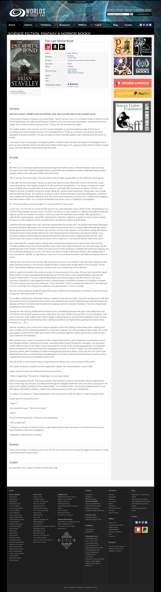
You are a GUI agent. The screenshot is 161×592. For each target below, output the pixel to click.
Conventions (112, 501)
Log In (98, 25)
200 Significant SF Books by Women (44, 526)
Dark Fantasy (72, 69)
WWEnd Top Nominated (65, 499)
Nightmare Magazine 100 (40, 519)
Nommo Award (13, 560)
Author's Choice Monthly (93, 561)
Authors (28, 25)
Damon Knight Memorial (93, 503)
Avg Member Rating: (54, 85)
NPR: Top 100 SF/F (39, 503)
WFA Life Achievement (92, 508)
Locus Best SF (37, 524)
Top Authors (89, 494)
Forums (128, 25)
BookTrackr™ (62, 528)
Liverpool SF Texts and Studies (95, 559)
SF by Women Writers (40, 537)
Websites (111, 510)
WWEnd (82, 25)
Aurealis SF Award (15, 540)
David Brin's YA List (39, 528)
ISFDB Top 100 (38, 515)
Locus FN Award (14, 510)
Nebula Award (13, 499)
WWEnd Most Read (64, 503)
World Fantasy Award (16, 524)
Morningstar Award (15, 558)
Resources (64, 25)
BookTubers (112, 497)
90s (48, 535)
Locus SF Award (14, 506)
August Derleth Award (16, 517)
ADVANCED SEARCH (144, 14)
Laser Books (89, 556)
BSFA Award (13, 501)
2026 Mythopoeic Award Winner (141, 501)
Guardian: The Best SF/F (41, 501)
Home (66, 587)
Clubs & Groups (113, 512)
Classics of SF (37, 497)
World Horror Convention (93, 506)
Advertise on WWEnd (115, 532)
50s (34, 535)
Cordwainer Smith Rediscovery (95, 510)
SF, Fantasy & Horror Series (66, 526)
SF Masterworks (91, 554)
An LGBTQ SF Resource (65, 515)
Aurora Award (13, 528)
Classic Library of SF (92, 545)
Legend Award (13, 555)
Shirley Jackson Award (16, 549)
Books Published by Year (65, 524)
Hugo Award (13, 497)
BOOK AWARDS (14, 494)
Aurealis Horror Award (16, 544)
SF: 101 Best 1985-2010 (40, 510)
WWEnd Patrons (114, 527)
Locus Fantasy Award (16, 508)
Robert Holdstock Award (16, 519)
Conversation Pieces (92, 543)
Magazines (112, 499)
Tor (69, 56)
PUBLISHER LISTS (92, 536)
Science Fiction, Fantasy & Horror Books (49, 34)
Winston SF (89, 565)
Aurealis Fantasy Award (16, 542)
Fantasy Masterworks (92, 552)
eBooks (111, 503)
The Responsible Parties (116, 525)
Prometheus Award (15, 526)
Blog (115, 25)
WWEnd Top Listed (63, 501)
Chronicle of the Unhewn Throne (79, 60)
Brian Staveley (72, 53)
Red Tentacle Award (15, 551)
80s (44, 535)
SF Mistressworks (38, 499)
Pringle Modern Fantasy (40, 508)
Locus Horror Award (15, 515)
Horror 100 (36, 517)
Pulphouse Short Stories (93, 563)
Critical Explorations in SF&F (94, 547)
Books (12, 25)
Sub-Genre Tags (50, 71)
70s (41, 535)
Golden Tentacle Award (16, 553)
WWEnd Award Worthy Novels (67, 497)
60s (38, 535)
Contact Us (112, 536)
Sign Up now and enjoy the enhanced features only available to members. (117, 549)
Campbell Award (14, 522)
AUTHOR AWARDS (92, 501)
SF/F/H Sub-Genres (115, 508)
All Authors (89, 497)
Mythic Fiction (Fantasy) (76, 73)
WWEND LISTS (62, 494)
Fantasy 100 (37, 512)
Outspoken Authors (91, 517)
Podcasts (111, 494)
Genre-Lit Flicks (63, 510)
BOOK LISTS (37, 494)
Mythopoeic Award (15, 503)
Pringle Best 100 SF (39, 506)
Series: (49, 60)
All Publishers (90, 532)
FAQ (110, 534)
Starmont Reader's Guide (93, 519)
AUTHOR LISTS (91, 515)
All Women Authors (91, 499)
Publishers (46, 25)
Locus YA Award (14, 512)
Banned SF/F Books (64, 512)
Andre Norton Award (15, 546)
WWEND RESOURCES (65, 519)
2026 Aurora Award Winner (140, 499)
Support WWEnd (114, 529)
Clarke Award (13, 533)
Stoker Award (13, 535)
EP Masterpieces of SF (93, 550)
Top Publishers (90, 529)
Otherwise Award (14, 537)
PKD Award (12, 531)
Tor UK (70, 58)
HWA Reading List (38, 522)
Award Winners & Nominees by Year (69, 522)
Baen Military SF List (39, 531)
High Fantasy (72, 71)
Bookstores (112, 506)
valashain (20, 91)
